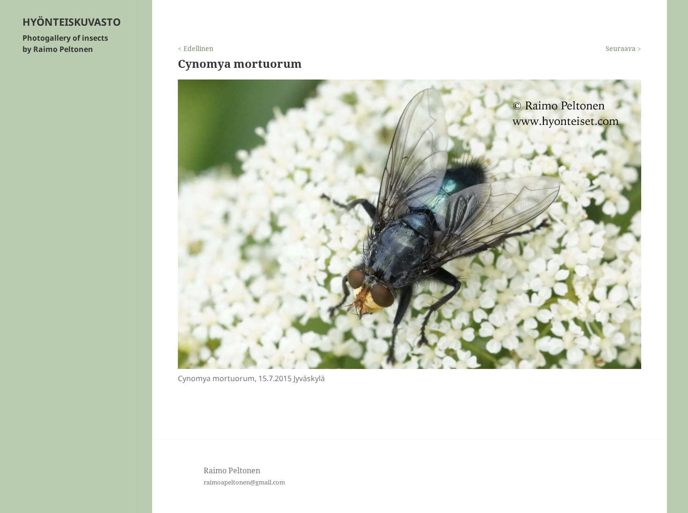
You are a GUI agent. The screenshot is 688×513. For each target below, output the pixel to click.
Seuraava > (623, 48)
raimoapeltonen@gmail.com (244, 482)
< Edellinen (195, 48)
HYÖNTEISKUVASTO (71, 22)
